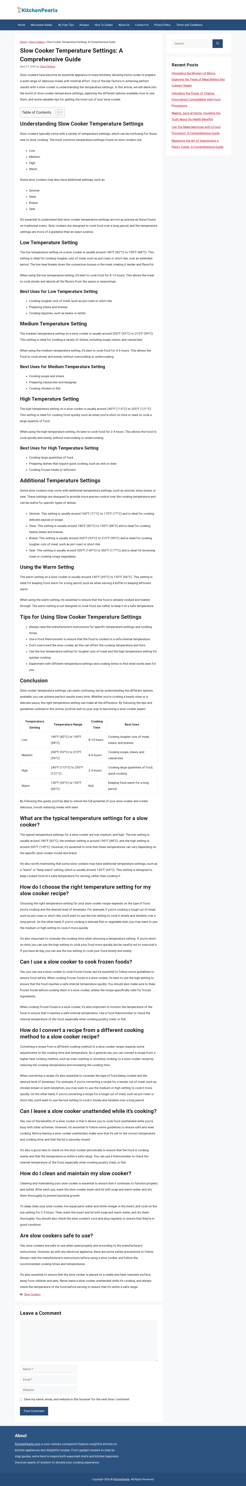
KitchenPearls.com (27, 1444)
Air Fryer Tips (66, 25)
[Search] (218, 43)
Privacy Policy (162, 25)
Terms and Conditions (189, 25)
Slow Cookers (37, 42)
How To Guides (104, 25)
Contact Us (142, 25)
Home (21, 25)
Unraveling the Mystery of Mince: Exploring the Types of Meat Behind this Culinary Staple (198, 79)
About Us (123, 25)
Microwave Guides (41, 25)
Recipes (84, 25)
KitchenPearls (121, 1479)
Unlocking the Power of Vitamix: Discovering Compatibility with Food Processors (196, 99)
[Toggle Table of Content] (57, 112)
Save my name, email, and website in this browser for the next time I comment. (77, 1399)
